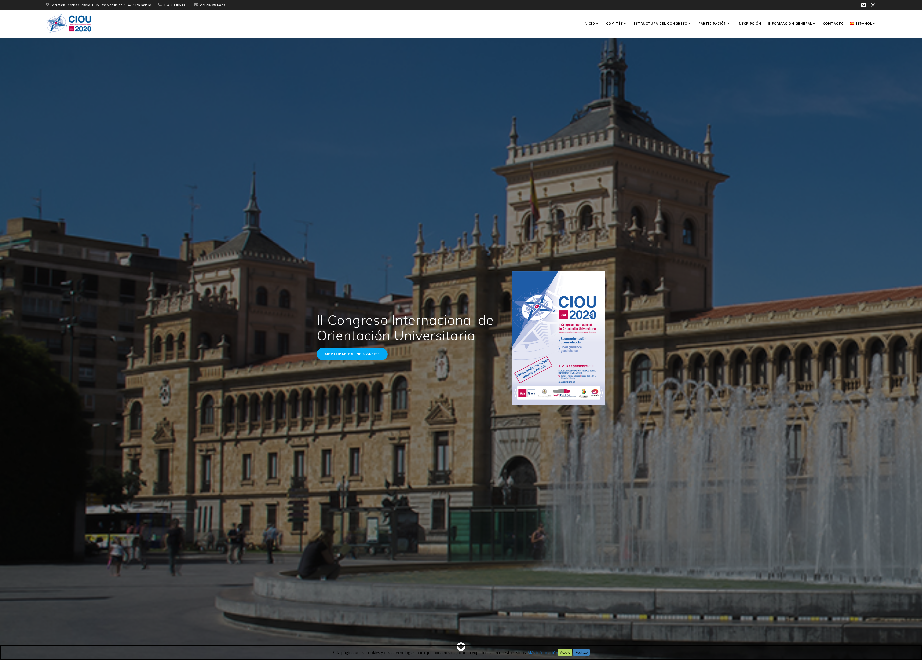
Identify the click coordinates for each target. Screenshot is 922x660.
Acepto (565, 652)
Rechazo (581, 652)
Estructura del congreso (661, 23)
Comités (614, 23)
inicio (589, 23)
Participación (712, 23)
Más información (543, 652)
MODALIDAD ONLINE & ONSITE (352, 354)
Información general (790, 23)
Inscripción (749, 23)
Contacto (833, 23)
